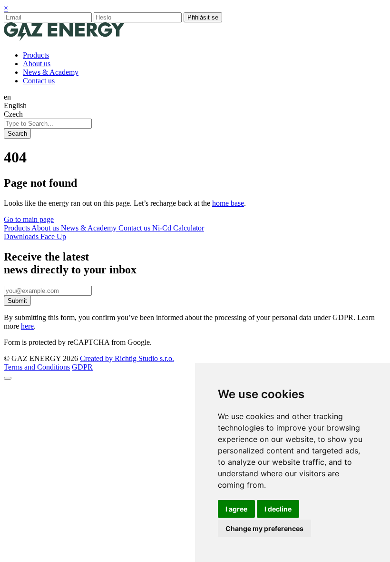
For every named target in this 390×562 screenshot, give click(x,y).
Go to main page (29, 219)
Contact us (135, 228)
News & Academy (89, 228)
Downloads (22, 236)
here (27, 326)
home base (228, 203)
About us (46, 228)
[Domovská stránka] (64, 39)
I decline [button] (278, 509)
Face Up (53, 236)
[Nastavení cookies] (7, 378)
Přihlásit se (202, 17)
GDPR (82, 367)
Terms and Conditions (37, 367)
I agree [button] (236, 509)
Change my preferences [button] (264, 528)
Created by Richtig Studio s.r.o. (127, 358)
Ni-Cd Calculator (178, 228)
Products (17, 228)
